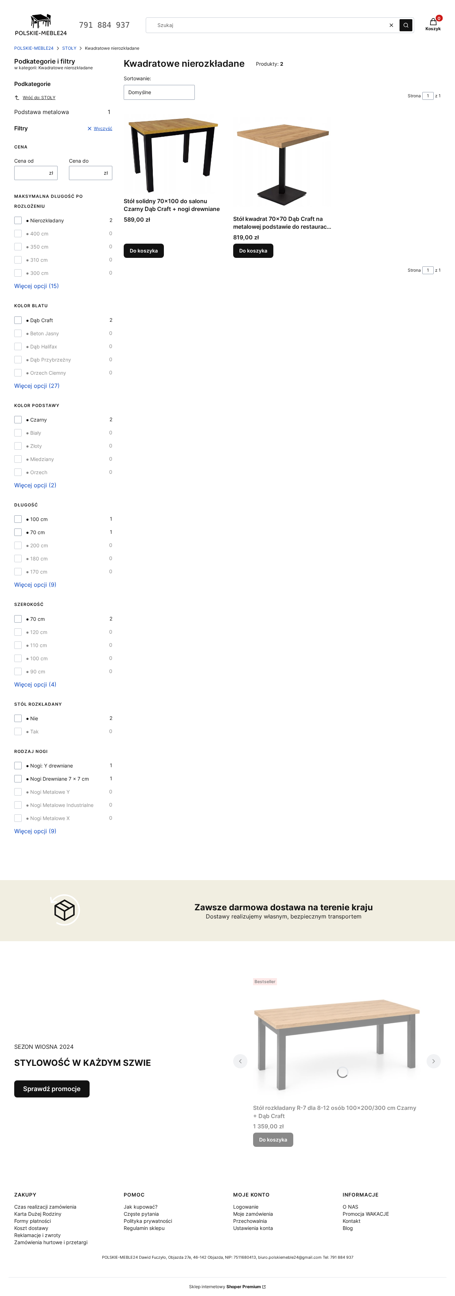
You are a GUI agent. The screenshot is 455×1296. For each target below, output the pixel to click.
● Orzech (36, 472)
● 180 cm (37, 558)
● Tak (32, 731)
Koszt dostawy (31, 1228)
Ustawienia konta (253, 1228)
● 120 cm (36, 632)
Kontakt (351, 1221)
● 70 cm (35, 532)
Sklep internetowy (225, 1286)
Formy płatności (32, 1221)
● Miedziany (40, 459)
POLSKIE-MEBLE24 (34, 48)
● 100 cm (37, 519)
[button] (406, 25)
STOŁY (69, 48)
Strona (414, 95)
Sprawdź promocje (52, 1088)
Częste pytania (141, 1214)
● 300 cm (37, 273)
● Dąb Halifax (41, 346)
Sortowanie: (137, 78)
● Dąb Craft (39, 320)
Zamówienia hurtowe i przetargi (50, 1242)
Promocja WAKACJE (366, 1214)
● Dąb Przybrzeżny (48, 360)
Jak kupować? (140, 1207)
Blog (348, 1228)
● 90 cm (35, 671)
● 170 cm (36, 572)
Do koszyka (144, 251)
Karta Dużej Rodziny (37, 1214)
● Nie (32, 718)
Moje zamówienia (253, 1214)
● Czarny (36, 420)
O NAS (350, 1207)
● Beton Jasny (42, 333)
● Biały (33, 433)
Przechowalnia (250, 1221)
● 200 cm (37, 545)
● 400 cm (37, 234)
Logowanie (245, 1207)
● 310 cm (37, 260)
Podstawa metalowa (62, 111)
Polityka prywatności (148, 1221)
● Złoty (34, 446)
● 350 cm (37, 247)
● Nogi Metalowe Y (48, 792)
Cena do (79, 161)
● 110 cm (36, 645)
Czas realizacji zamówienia (45, 1207)
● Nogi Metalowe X (48, 818)
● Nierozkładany (45, 220)
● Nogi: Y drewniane (49, 766)
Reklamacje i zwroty (37, 1235)
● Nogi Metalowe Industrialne (59, 805)
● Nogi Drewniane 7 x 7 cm (57, 779)
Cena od (24, 161)
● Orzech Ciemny (46, 373)
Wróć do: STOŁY (39, 97)
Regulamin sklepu (144, 1228)
